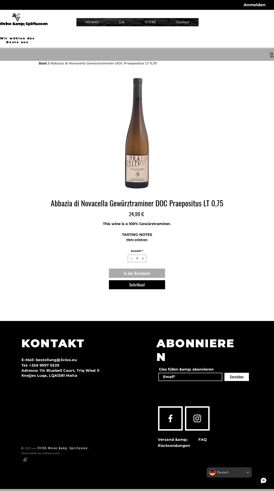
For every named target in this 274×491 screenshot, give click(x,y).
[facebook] (170, 418)
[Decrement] (130, 258)
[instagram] (197, 418)
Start (43, 63)
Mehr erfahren (137, 239)
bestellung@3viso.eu (56, 360)
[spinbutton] (137, 258)
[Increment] (143, 258)
